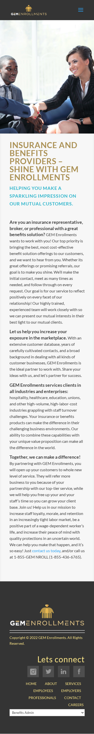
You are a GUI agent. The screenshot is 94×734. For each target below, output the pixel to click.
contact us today (46, 550)
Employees (43, 690)
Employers (71, 690)
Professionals (42, 698)
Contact (72, 698)
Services (73, 683)
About (51, 683)
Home (31, 683)
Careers (75, 705)
